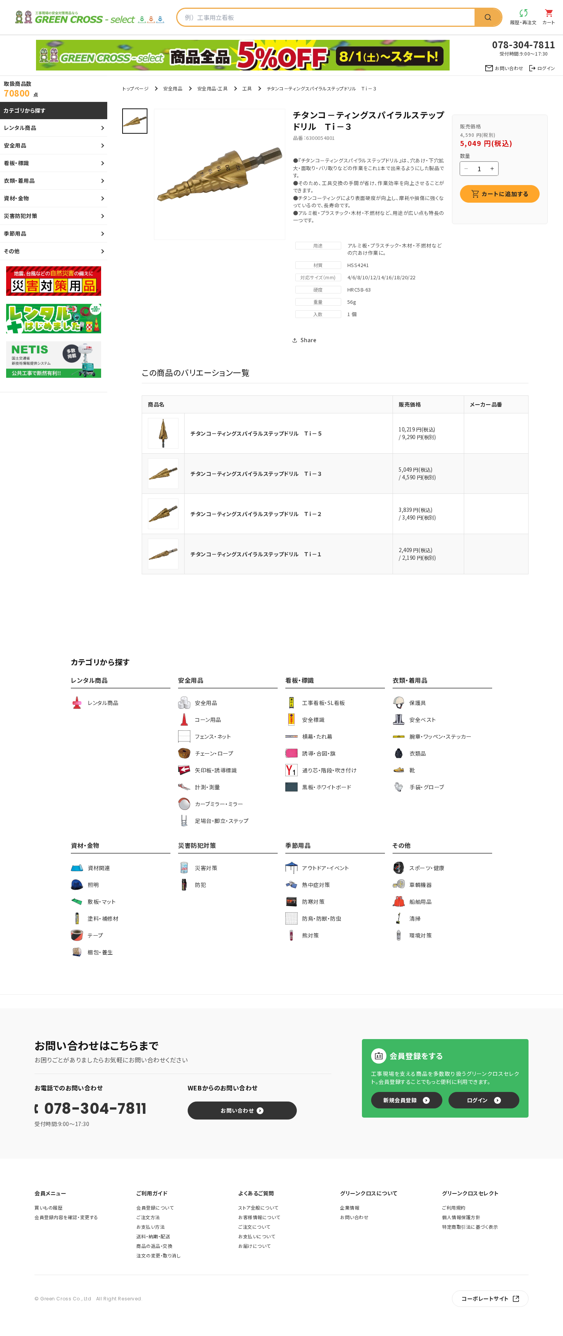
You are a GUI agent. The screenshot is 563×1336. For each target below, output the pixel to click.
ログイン (477, 1100)
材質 (318, 265)
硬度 (318, 289)
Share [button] (309, 340)
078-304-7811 (95, 1109)
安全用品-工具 (212, 88)
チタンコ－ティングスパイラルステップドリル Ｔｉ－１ (256, 554)
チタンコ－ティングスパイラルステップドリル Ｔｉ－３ (256, 473)
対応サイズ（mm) (318, 277)
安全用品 (172, 88)
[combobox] (326, 17)
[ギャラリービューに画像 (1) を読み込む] (135, 121)
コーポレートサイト (485, 1298)
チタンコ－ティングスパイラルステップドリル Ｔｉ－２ (256, 514)
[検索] (488, 17)
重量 (318, 301)
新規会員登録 (400, 1100)
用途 (318, 245)
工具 (247, 88)
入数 (318, 314)
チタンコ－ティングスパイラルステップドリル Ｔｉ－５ (256, 433)
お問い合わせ (237, 1110)
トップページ (136, 88)
